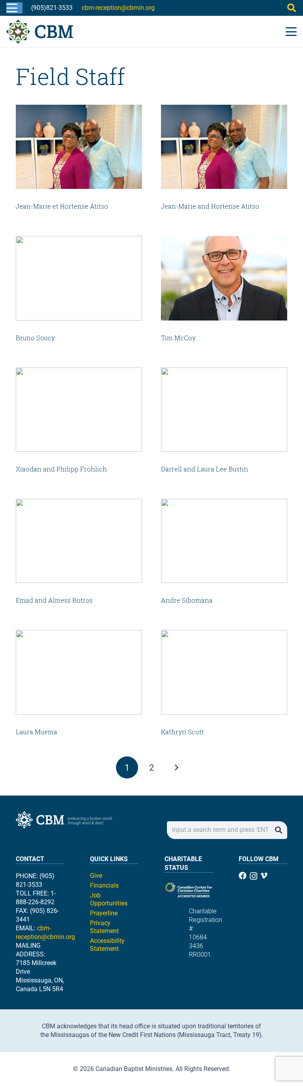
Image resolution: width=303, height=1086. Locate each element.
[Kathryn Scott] (224, 672)
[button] (11, 7)
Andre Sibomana (187, 600)
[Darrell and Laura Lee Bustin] (224, 410)
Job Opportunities (108, 899)
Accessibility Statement (107, 944)
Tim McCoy (178, 338)
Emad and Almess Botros (54, 600)
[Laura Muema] (79, 672)
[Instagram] (253, 876)
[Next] (176, 767)
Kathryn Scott (182, 732)
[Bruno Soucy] (79, 278)
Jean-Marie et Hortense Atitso (62, 206)
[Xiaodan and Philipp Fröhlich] (79, 410)
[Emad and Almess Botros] (79, 541)
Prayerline (104, 913)
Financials (104, 885)
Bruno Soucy (35, 338)
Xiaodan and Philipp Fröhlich (61, 469)
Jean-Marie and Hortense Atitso (210, 206)
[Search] (278, 830)
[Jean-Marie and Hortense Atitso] (224, 147)
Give (96, 875)
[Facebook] (243, 876)
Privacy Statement (104, 927)
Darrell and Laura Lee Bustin (204, 469)
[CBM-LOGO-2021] (39, 31)
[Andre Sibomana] (224, 541)
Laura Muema (36, 732)
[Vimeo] (263, 876)
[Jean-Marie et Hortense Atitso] (79, 147)
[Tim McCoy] (224, 278)
